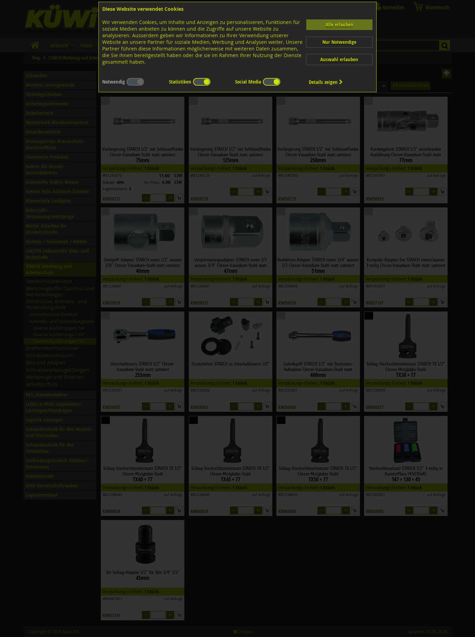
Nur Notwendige (339, 42)
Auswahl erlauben (339, 59)
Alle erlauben (339, 24)
